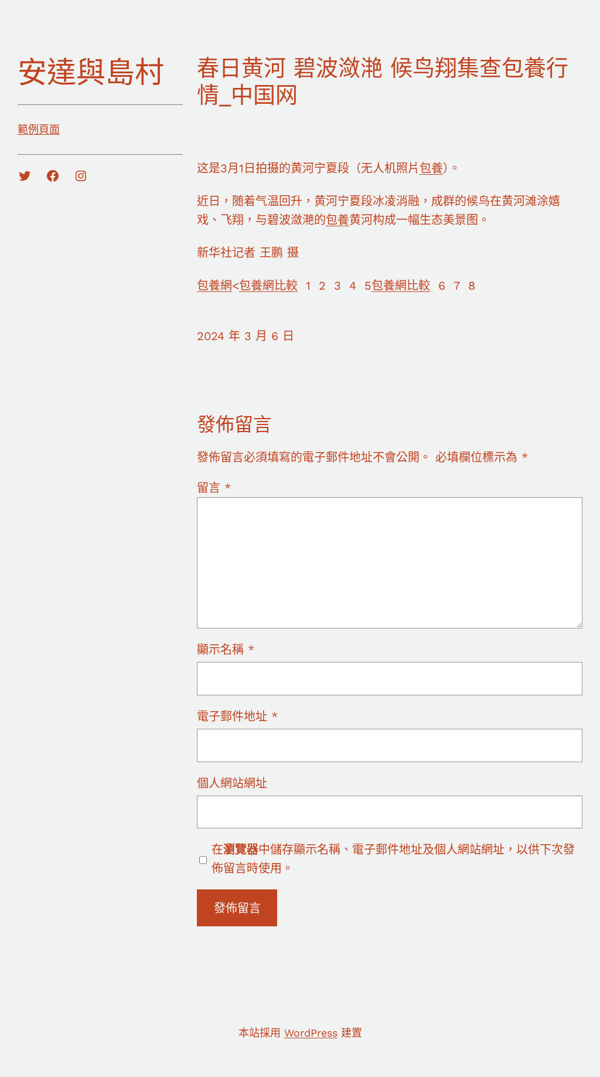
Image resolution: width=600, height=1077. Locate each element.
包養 (431, 168)
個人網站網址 (232, 783)
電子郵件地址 (237, 716)
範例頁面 (39, 129)
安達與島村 (91, 72)
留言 (214, 488)
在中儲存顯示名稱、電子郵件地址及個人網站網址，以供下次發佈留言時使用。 (393, 858)
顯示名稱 (225, 650)
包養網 (214, 285)
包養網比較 (268, 285)
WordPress (311, 1033)
